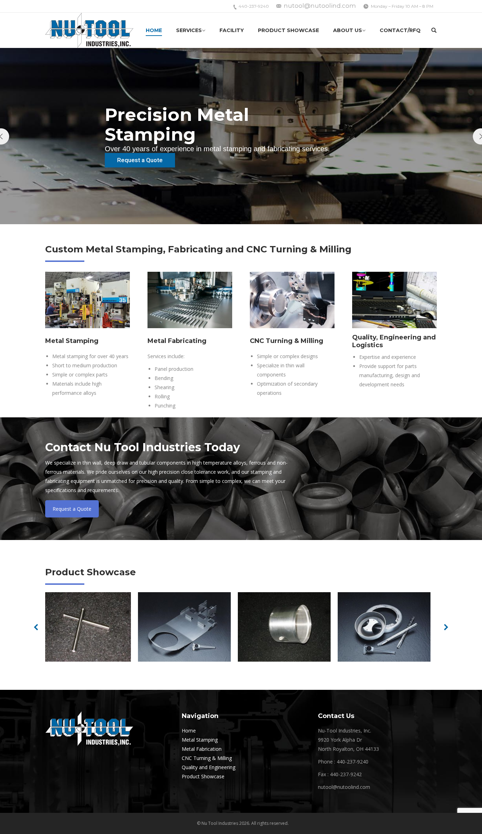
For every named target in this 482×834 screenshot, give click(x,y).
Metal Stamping (200, 739)
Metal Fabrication (202, 749)
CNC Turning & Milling (207, 758)
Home (189, 730)
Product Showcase (203, 776)
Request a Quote (72, 508)
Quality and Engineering (208, 767)
